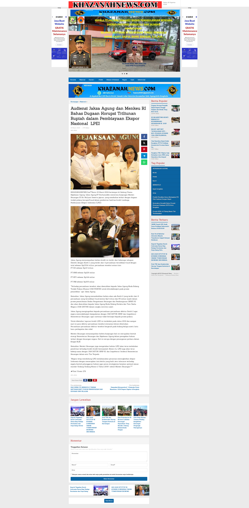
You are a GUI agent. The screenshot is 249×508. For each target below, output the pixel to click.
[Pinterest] (95, 380)
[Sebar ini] (144, 136)
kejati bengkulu (158, 189)
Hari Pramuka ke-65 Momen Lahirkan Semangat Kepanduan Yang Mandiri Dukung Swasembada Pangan (124, 424)
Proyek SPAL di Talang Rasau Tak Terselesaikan (164, 212)
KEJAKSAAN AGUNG (160, 168)
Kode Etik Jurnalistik (157, 275)
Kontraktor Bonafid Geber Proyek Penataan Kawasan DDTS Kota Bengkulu (164, 205)
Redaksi (176, 273)
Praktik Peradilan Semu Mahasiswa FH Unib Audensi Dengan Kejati (166, 198)
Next (178, 39)
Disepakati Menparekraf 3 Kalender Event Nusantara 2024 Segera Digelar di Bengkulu (124, 387)
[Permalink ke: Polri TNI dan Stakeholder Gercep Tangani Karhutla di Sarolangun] (109, 411)
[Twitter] (90, 380)
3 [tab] (126, 73)
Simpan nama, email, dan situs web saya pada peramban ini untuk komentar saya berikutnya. (102, 474)
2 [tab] (124, 73)
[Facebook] (85, 380)
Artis (154, 193)
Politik (155, 177)
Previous (71, 39)
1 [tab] (122, 73)
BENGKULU (157, 185)
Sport (155, 181)
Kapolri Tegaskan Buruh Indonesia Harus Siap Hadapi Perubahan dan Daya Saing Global (77, 422)
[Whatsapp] (144, 162)
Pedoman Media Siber (172, 275)
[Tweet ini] (144, 143)
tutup (59, 7)
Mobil (155, 172)
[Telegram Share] (144, 156)
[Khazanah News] (115, 4)
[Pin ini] (144, 149)
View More (109, 501)
